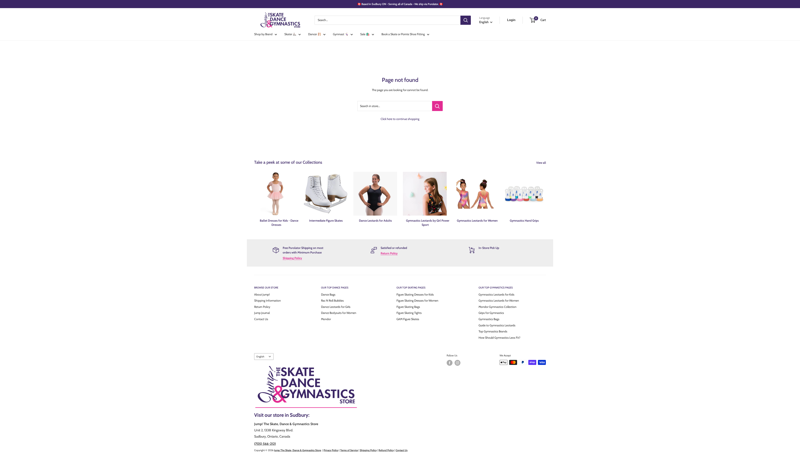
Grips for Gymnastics (491, 313)
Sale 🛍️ (365, 34)
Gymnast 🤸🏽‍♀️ (340, 34)
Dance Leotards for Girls (335, 307)
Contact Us (261, 319)
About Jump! (262, 294)
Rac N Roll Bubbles (332, 300)
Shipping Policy (292, 258)
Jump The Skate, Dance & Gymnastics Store (297, 450)
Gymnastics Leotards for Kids (496, 294)
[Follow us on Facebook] (449, 363)
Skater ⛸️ (290, 34)
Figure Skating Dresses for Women (417, 300)
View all (541, 163)
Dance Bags (328, 294)
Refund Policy (386, 450)
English (260, 356)
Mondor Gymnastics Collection (497, 307)
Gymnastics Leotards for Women (499, 300)
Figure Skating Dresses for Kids (415, 294)
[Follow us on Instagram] (457, 363)
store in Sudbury (290, 415)
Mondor (326, 319)
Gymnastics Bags (489, 319)
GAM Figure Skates (407, 319)
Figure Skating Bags (408, 307)
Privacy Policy (331, 450)
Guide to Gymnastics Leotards (497, 325)
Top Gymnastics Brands (493, 331)
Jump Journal (262, 313)
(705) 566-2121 (265, 444)
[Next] (545, 195)
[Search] (465, 20)
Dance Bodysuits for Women (338, 313)
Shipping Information (267, 300)
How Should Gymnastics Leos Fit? (499, 337)
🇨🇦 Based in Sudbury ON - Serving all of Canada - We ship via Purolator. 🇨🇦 (400, 4)
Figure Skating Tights (409, 313)
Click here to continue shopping (400, 119)
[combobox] (387, 20)
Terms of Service (349, 450)
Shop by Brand (263, 34)
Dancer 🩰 (314, 34)
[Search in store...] (437, 106)
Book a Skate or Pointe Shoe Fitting (403, 34)
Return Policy (389, 253)
